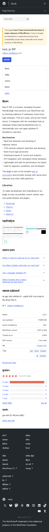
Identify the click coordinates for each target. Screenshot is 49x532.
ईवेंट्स (28, 460)
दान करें (29, 464)
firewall (43, 351)
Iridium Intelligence (10, 53)
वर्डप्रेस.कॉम (7, 476)
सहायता (5, 460)
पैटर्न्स (28, 448)
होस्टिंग (4, 444)
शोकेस (28, 435)
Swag (29, 468)
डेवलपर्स (5, 464)
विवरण (7, 69)
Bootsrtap (10, 203)
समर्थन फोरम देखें (8, 421)
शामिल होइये (30, 456)
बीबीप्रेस (6, 484)
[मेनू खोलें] (45, 3)
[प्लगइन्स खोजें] (27, 19)
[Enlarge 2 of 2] (43, 228)
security (43, 356)
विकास (7, 87)
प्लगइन (28, 444)
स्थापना (7, 81)
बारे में (4, 435)
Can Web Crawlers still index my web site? (20, 265)
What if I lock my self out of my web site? (20, 258)
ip (37, 356)
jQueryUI (9, 214)
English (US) (42, 346)
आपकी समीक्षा (7, 403)
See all (44, 403)
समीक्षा (7, 75)
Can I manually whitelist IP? (14, 273)
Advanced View (9, 363)
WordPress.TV (9, 468)
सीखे (4, 456)
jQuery (8, 210)
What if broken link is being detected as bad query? (14, 281)
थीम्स (27, 440)
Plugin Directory (8, 11)
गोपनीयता (5, 448)
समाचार (5, 440)
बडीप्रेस (6, 489)
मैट (4, 480)
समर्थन (7, 93)
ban (31, 351)
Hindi (10, 499)
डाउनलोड (7, 60)
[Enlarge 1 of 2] (20, 228)
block (37, 351)
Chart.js (9, 207)
